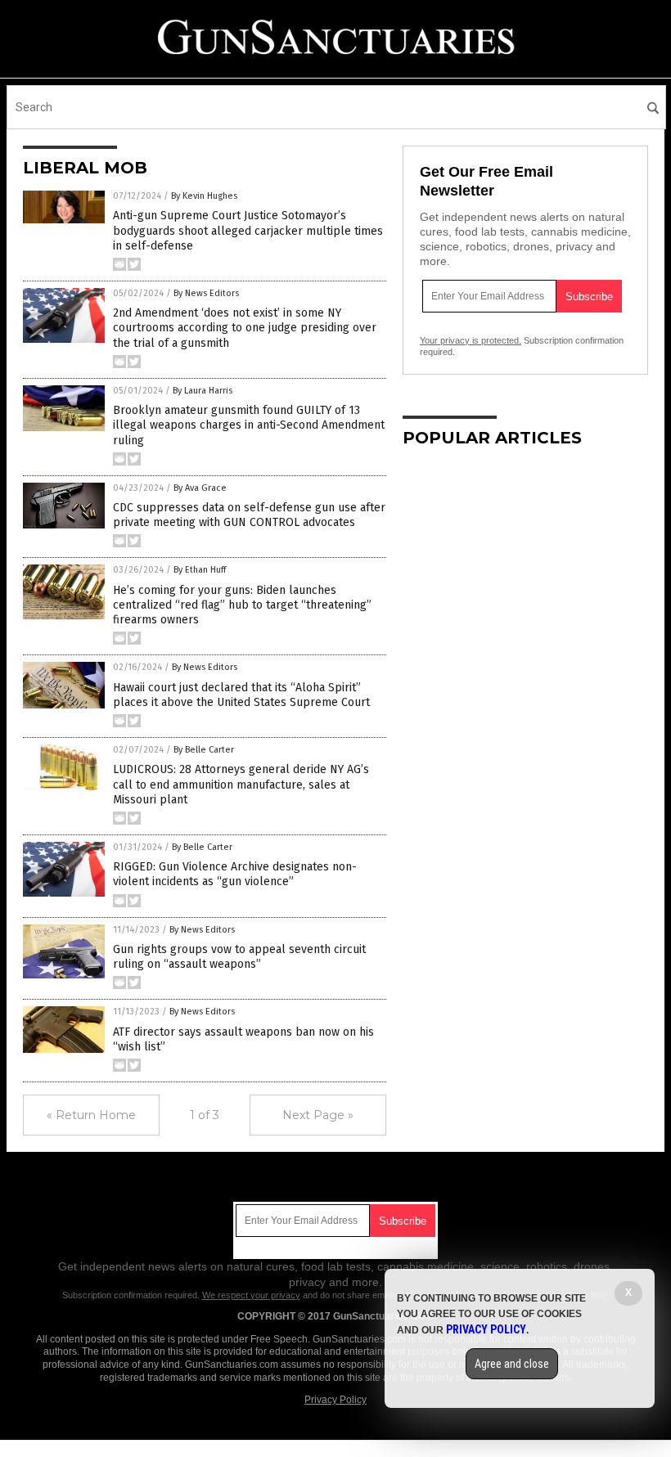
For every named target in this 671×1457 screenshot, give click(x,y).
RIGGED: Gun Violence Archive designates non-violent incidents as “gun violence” (235, 874)
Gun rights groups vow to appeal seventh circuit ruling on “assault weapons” (239, 956)
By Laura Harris (202, 390)
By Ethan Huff (199, 569)
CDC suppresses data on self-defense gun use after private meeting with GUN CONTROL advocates (249, 515)
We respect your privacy (251, 1295)
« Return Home (91, 1115)
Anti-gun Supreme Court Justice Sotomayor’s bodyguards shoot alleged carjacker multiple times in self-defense (248, 230)
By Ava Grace (200, 488)
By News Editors (206, 293)
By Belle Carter (203, 749)
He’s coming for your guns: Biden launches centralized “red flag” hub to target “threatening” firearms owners (242, 605)
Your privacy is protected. (470, 340)
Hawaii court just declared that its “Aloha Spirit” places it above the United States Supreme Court (241, 695)
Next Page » (318, 1115)
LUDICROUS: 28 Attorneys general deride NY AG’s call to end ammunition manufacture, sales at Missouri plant (241, 784)
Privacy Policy (335, 1399)
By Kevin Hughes (204, 196)
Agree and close (512, 1363)
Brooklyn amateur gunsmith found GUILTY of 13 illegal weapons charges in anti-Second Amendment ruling (249, 425)
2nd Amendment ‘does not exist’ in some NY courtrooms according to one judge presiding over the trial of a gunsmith (244, 327)
